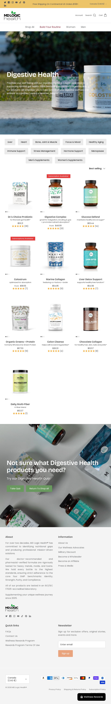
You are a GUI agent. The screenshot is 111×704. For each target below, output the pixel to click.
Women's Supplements (70, 160)
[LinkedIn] (5, 5)
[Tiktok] (20, 2)
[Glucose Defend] (90, 193)
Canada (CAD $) (97, 4)
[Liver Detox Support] (90, 255)
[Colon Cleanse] (55, 318)
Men (83, 27)
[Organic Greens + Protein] (20, 318)
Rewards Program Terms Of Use (22, 645)
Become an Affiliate (68, 561)
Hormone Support (73, 151)
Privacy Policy (55, 689)
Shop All (29, 27)
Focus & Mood (73, 142)
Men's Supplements (39, 160)
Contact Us (11, 636)
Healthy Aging (96, 142)
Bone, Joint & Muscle (46, 142)
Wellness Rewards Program (20, 640)
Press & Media (65, 565)
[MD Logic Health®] (12, 15)
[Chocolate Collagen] (90, 318)
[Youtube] (16, 2)
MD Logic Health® (19, 687)
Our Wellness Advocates (71, 547)
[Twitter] (5, 2)
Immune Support (16, 151)
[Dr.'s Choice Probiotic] (20, 193)
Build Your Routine (50, 27)
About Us (63, 543)
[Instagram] (13, 2)
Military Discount (67, 552)
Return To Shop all (39, 488)
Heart (24, 142)
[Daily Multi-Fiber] (20, 380)
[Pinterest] (24, 2)
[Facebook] (9, 2)
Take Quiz (15, 488)
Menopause (97, 151)
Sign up (65, 653)
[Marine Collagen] (55, 255)
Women (70, 27)
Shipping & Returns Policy (75, 689)
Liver (10, 142)
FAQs (8, 631)
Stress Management (44, 151)
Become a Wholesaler (70, 556)
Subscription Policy (97, 689)
